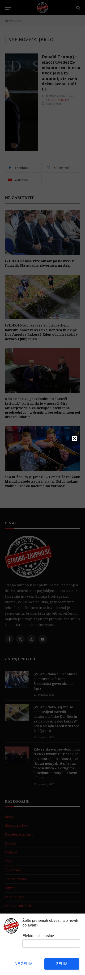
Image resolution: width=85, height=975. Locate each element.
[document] (42, 487)
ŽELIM (62, 964)
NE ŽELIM (24, 964)
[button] (74, 438)
